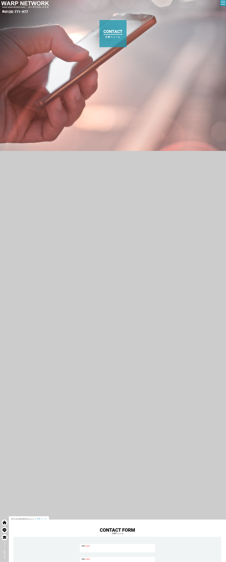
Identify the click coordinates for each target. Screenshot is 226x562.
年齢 (85, 559)
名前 (85, 546)
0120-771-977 (16, 12)
